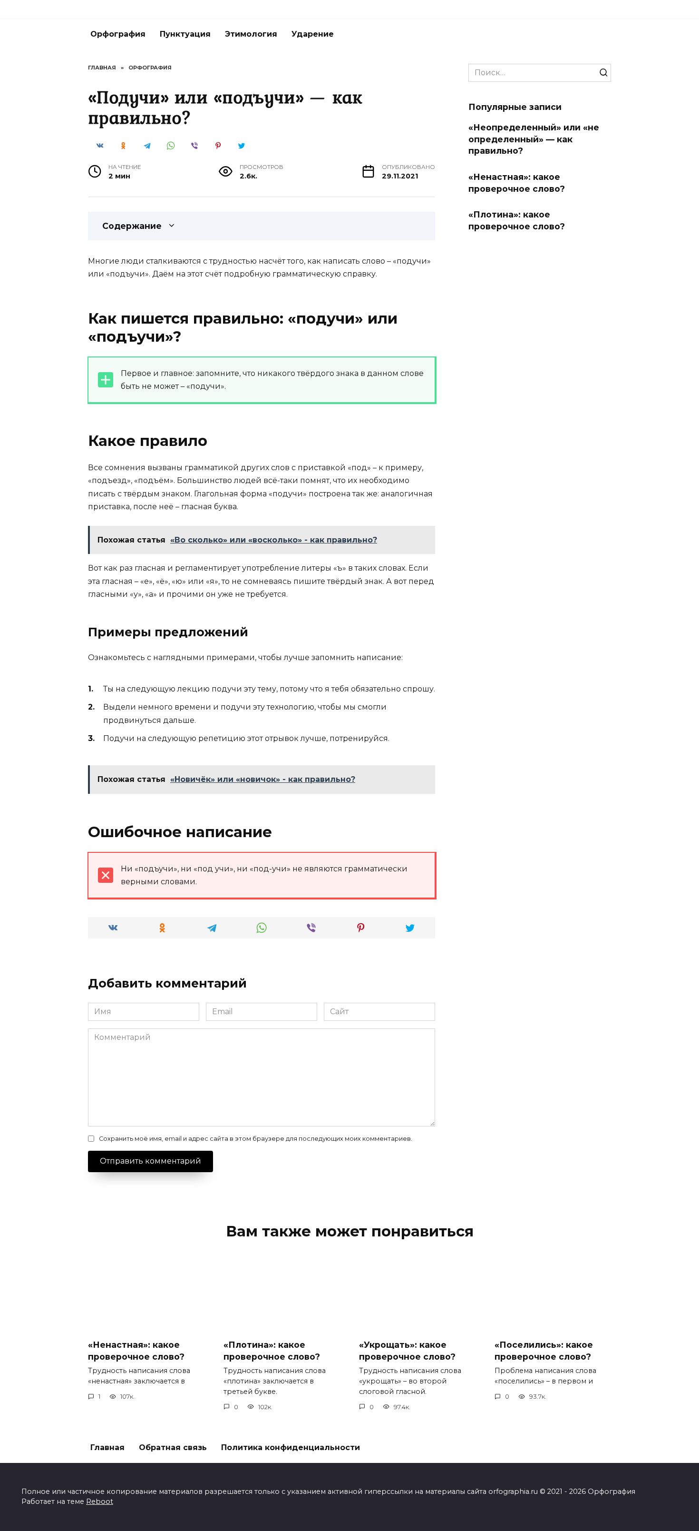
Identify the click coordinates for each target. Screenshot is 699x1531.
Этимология (251, 34)
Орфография (118, 34)
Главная (107, 1447)
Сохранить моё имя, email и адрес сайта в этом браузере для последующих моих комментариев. (255, 1138)
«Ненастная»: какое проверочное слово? (516, 183)
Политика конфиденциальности (290, 1447)
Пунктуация (185, 34)
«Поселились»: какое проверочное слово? (544, 1351)
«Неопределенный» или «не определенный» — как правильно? (533, 139)
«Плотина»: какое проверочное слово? (516, 220)
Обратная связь (173, 1447)
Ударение (312, 34)
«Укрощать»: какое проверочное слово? (407, 1351)
